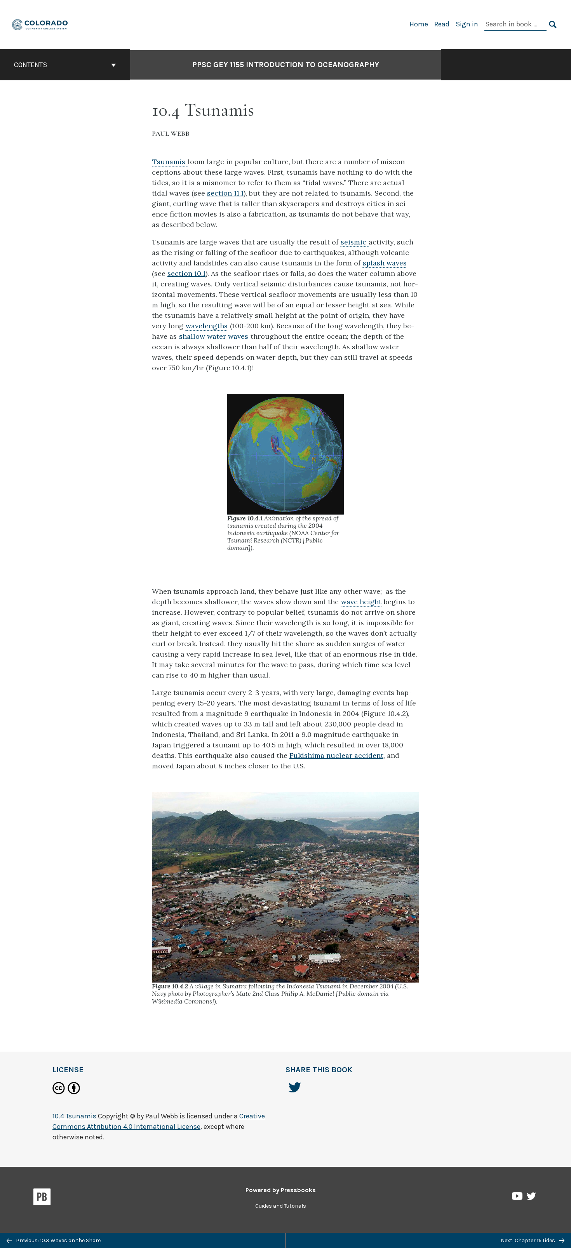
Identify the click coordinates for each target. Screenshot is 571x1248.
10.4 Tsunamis (74, 1116)
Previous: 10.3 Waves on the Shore (58, 1240)
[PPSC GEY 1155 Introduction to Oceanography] (40, 24)
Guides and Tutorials (280, 1206)
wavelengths (207, 325)
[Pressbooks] (42, 1198)
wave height (361, 601)
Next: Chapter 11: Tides (528, 1240)
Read (441, 24)
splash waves (385, 262)
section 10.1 (186, 273)
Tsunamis (169, 161)
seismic (354, 241)
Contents (30, 65)
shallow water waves (213, 336)
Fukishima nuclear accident (336, 755)
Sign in (467, 24)
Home (418, 24)
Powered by (280, 1190)
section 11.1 (225, 193)
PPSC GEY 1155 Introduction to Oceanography (285, 64)
